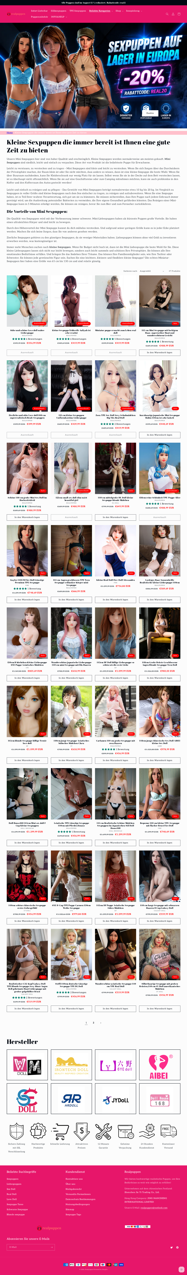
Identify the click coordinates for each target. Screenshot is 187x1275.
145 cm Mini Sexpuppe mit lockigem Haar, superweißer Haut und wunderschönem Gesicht (160, 333)
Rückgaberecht (74, 1189)
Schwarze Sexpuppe (17, 1209)
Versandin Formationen (78, 1194)
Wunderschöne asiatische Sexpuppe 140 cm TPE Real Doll (115, 985)
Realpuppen (89, 1269)
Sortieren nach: (130, 271)
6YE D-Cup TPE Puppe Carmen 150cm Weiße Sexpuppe (71, 906)
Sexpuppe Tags (73, 1214)
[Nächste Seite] (101, 1023)
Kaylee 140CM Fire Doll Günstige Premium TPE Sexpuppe (27, 581)
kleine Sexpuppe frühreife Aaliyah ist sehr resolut (71, 331)
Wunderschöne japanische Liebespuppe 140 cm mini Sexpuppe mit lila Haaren (71, 663)
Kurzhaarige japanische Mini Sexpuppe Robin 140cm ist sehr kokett (160, 416)
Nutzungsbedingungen (78, 1204)
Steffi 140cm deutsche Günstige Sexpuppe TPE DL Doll (71, 985)
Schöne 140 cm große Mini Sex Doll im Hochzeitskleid (27, 499)
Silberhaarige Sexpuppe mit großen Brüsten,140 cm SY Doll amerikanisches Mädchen (159, 986)
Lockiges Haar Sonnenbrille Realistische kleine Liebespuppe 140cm (160, 581)
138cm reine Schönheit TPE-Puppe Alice (159, 497)
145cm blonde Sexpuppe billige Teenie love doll (27, 742)
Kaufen (150, 113)
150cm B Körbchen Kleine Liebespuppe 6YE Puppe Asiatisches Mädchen (27, 663)
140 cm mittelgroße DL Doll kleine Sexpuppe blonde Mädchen (115, 499)
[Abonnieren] (52, 1247)
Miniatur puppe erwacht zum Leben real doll (115, 331)
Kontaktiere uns (74, 1179)
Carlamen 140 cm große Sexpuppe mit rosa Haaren (115, 742)
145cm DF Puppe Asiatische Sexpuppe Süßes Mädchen (115, 906)
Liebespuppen (14, 1184)
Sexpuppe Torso (15, 1204)
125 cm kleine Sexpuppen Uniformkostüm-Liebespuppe (71, 416)
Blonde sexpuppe (16, 1214)
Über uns (70, 1184)
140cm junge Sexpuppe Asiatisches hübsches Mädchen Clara (71, 742)
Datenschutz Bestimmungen (81, 1199)
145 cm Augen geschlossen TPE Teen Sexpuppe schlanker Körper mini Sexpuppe (71, 582)
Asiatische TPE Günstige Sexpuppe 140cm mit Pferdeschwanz (71, 824)
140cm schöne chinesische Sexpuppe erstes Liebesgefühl (27, 906)
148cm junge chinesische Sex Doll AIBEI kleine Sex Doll (159, 742)
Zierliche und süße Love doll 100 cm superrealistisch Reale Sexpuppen (27, 416)
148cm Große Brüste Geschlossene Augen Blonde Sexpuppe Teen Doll (159, 663)
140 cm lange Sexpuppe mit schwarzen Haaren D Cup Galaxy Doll (159, 906)
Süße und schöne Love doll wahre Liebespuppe (27, 331)
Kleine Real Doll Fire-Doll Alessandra (115, 580)
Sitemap (70, 1209)
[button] (101, 11)
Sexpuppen (13, 1179)
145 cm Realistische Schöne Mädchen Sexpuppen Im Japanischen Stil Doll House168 (115, 826)
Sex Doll (11, 1189)
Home (10, 132)
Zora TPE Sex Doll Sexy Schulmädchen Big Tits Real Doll (115, 416)
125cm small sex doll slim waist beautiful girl (71, 499)
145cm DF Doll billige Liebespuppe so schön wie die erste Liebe (115, 663)
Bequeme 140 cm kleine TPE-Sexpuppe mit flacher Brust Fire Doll (160, 824)
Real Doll (12, 1194)
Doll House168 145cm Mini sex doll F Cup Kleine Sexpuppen (27, 824)
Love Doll (12, 1199)
